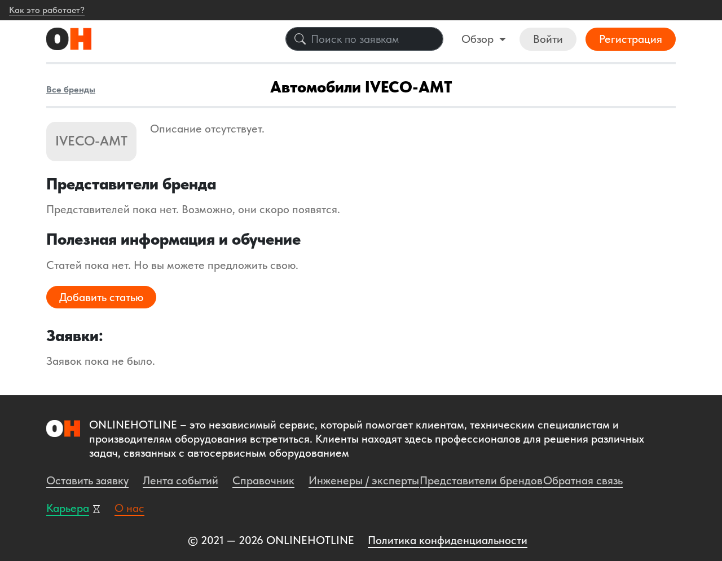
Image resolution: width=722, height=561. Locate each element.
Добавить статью (101, 297)
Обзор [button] (478, 39)
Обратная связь (583, 480)
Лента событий (180, 480)
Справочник (263, 480)
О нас (129, 508)
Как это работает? (47, 10)
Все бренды (70, 89)
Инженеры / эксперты (364, 480)
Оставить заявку (87, 480)
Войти (548, 39)
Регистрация (630, 39)
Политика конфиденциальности (447, 540)
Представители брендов (481, 480)
